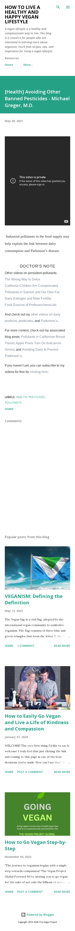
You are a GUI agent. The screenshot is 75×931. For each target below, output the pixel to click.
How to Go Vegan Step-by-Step (36, 845)
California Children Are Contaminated (31, 285)
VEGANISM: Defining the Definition (34, 599)
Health (21, 397)
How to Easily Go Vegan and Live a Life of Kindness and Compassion (37, 722)
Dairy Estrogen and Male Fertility (28, 298)
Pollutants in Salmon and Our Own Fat (32, 292)
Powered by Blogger (40, 914)
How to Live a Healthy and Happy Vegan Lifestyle (22, 14)
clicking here (39, 372)
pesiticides (36, 397)
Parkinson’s (49, 320)
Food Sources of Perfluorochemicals (30, 305)
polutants (13, 402)
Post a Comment (30, 772)
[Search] (58, 7)
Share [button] (9, 409)
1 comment (26, 646)
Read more (62, 646)
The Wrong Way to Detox (22, 279)
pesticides (26, 320)
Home (9, 65)
